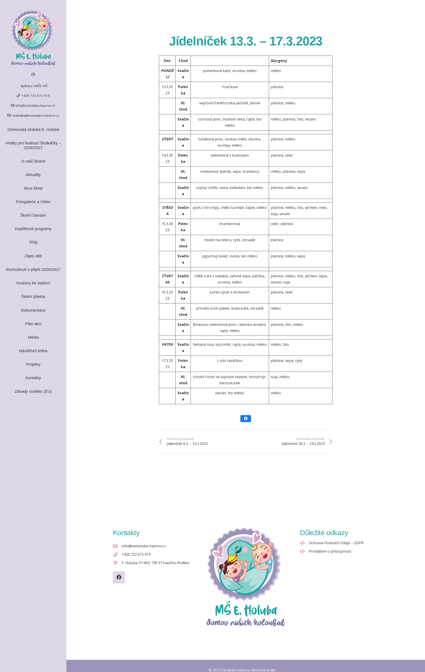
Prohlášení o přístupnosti (330, 551)
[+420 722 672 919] (117, 554)
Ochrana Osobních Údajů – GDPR (336, 542)
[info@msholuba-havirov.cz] (117, 546)
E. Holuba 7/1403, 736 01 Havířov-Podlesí (155, 562)
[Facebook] (119, 577)
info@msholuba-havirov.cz (144, 546)
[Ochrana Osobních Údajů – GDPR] (304, 543)
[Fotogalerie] (33, 74)
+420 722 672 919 (136, 554)
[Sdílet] (245, 418)
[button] (41, 242)
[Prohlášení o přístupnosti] (304, 551)
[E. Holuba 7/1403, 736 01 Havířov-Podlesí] (117, 563)
